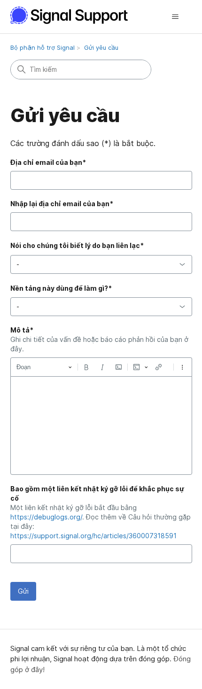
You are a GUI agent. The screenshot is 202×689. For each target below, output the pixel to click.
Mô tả (21, 330)
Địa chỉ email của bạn (48, 162)
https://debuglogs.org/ (46, 517)
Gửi (23, 591)
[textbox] (101, 425)
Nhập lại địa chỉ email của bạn (61, 204)
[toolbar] (101, 367)
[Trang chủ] (74, 15)
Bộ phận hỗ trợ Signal (42, 47)
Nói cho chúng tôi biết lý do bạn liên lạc (77, 245)
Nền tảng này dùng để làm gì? (61, 288)
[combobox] (101, 264)
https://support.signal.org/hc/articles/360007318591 (93, 536)
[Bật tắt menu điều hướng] (175, 16)
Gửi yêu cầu (101, 47)
